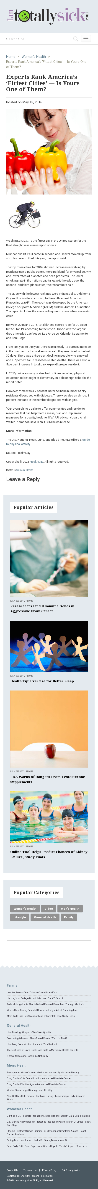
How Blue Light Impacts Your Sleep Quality (29, 1032)
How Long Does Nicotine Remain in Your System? (32, 1044)
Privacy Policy (49, 1170)
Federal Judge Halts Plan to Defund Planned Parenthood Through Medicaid (46, 1004)
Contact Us (12, 1170)
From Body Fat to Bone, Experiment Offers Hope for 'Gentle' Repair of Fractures (47, 1146)
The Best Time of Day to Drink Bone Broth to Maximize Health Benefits (42, 1050)
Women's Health (34, 57)
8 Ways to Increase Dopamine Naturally (27, 1056)
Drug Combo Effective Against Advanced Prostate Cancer (36, 1084)
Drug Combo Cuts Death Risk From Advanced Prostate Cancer (39, 1078)
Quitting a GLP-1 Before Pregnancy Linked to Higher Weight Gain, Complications (48, 1116)
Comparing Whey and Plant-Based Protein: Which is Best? (37, 1038)
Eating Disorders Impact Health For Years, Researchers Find (38, 1140)
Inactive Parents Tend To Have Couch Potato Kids (32, 992)
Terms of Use (30, 1170)
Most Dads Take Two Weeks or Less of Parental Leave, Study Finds (41, 1016)
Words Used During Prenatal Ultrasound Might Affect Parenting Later (43, 1010)
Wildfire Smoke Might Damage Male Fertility (29, 1090)
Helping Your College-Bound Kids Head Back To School (35, 998)
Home (10, 57)
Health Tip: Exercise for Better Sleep (42, 681)
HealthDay (36, 461)
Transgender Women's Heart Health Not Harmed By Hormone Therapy (43, 1072)
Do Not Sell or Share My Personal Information (30, 1176)
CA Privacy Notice (71, 1170)
